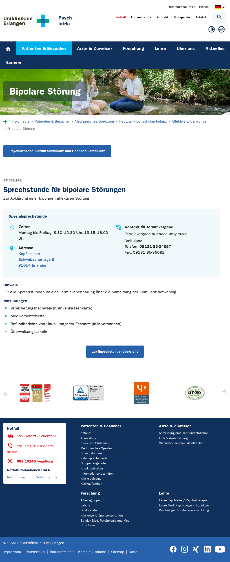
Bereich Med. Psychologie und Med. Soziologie (105, 523)
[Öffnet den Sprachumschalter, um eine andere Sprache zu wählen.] (218, 7)
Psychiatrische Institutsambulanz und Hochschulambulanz (57, 151)
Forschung (90, 493)
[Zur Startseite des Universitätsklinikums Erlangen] (26, 21)
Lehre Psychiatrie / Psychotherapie (183, 500)
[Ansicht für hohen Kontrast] (211, 30)
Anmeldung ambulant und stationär (183, 433)
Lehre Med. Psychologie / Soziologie (184, 505)
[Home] (8, 48)
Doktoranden (90, 510)
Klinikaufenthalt (91, 484)
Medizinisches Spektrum (97, 448)
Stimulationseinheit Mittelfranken (181, 443)
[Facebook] (173, 549)
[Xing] (195, 549)
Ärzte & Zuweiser (175, 426)
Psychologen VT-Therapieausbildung (184, 510)
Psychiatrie (12, 180)
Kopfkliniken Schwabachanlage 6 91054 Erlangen (36, 259)
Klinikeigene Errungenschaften (102, 515)
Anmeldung (88, 438)
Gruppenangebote (93, 463)
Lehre (164, 493)
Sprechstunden (91, 453)
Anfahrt (86, 433)
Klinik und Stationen (95, 443)
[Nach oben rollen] (223, 554)
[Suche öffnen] (219, 17)
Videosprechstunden (95, 458)
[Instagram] (184, 549)
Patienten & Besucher (101, 426)
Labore (85, 505)
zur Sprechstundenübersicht (115, 351)
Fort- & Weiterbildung (173, 438)
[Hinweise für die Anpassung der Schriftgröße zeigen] (221, 30)
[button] (224, 393)
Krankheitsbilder (92, 468)
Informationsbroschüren (97, 474)
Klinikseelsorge (91, 478)
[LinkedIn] (207, 549)
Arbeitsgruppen (91, 500)
